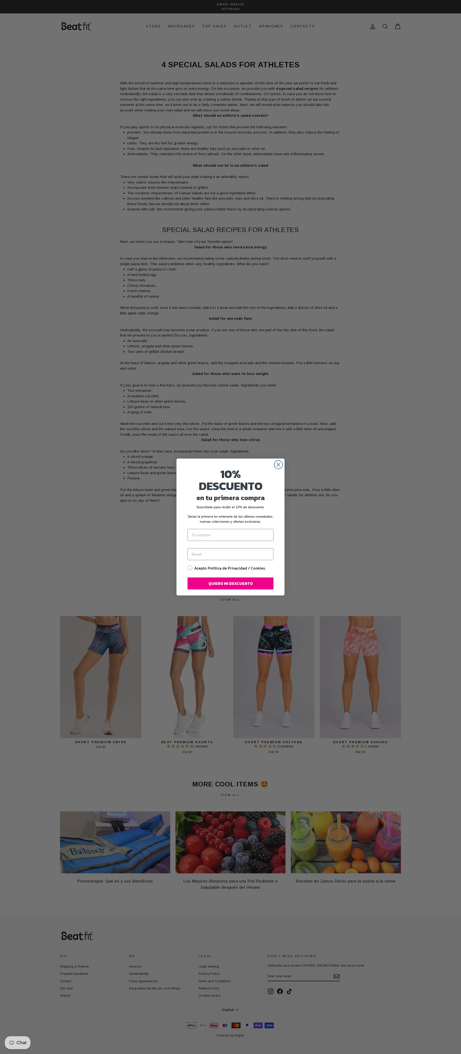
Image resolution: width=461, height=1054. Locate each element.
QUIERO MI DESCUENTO (230, 583)
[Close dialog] (278, 464)
